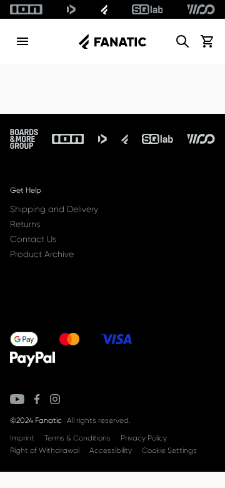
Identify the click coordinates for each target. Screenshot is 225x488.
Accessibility (110, 450)
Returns (25, 224)
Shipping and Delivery (54, 209)
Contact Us (33, 239)
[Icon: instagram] (55, 399)
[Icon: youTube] (17, 399)
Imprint (22, 438)
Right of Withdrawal (44, 450)
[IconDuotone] (71, 9)
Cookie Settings (169, 450)
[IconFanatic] (104, 9)
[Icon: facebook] (37, 399)
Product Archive (42, 254)
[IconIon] (26, 9)
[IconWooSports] (201, 9)
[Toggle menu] (22, 41)
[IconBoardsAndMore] (24, 139)
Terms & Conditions (77, 438)
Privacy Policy (144, 438)
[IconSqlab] (147, 9)
